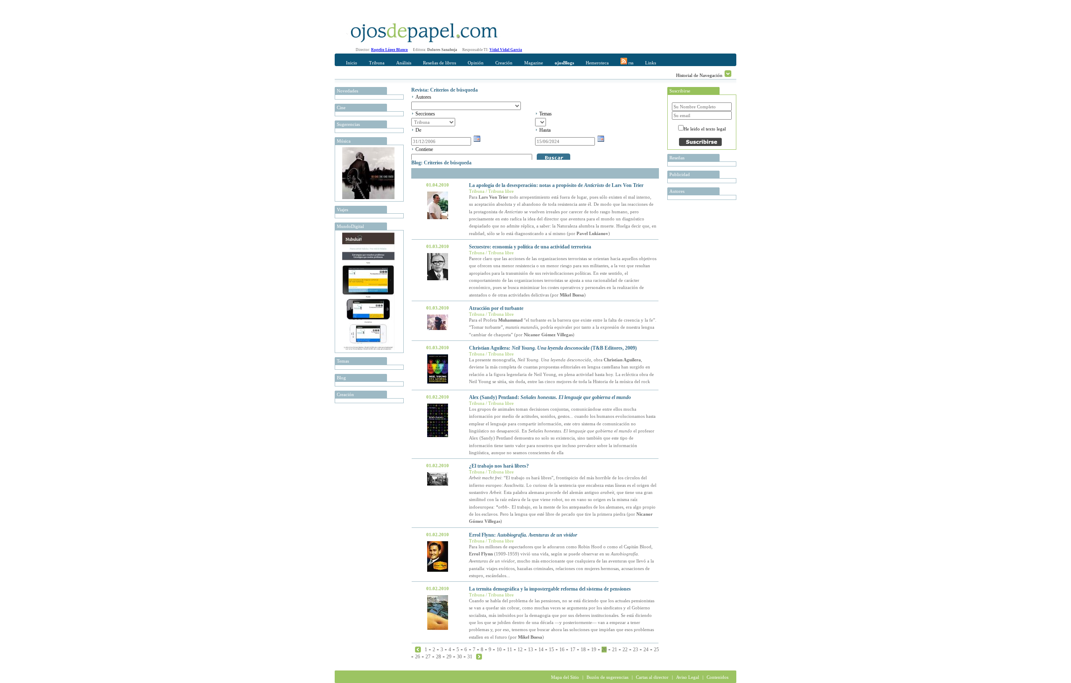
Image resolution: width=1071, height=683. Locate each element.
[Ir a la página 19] (418, 649)
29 (448, 657)
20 (604, 649)
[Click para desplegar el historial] (728, 73)
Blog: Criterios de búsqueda (441, 163)
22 (625, 649)
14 (540, 649)
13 (530, 649)
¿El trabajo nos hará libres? (499, 466)
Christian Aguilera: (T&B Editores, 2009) (553, 348)
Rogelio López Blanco (389, 50)
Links (650, 62)
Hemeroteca (597, 62)
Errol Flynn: (523, 535)
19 (593, 649)
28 (438, 657)
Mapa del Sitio (565, 677)
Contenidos (717, 677)
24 (645, 649)
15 (551, 649)
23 (635, 649)
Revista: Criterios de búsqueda (444, 90)
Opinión (476, 62)
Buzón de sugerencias (607, 677)
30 (459, 657)
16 (561, 649)
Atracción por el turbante (496, 308)
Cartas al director (652, 677)
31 (469, 657)
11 (509, 649)
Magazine (533, 62)
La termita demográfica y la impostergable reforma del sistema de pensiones (550, 589)
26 (417, 657)
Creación (503, 62)
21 (614, 649)
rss (630, 62)
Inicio (351, 62)
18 (583, 649)
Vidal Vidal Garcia (505, 50)
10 (499, 649)
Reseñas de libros (439, 62)
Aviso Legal (687, 677)
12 (520, 649)
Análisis (403, 62)
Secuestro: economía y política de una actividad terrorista (530, 247)
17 (572, 649)
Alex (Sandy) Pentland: (550, 397)
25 (656, 649)
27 (427, 657)
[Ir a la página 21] (479, 656)
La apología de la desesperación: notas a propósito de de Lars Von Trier (556, 185)
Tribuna (376, 62)
